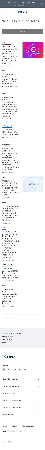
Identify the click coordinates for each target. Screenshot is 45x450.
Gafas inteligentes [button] (11, 386)
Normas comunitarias (10, 426)
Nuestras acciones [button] (12, 407)
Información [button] (9, 393)
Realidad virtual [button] (10, 379)
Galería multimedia (8, 339)
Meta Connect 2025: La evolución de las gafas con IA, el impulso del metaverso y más (10, 80)
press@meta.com (7, 336)
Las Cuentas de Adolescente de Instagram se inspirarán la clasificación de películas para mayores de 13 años (9, 54)
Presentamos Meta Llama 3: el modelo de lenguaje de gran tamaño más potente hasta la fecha (10, 188)
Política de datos (28, 426)
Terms (5, 431)
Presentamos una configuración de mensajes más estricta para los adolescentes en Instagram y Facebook (10, 213)
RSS (4, 342)
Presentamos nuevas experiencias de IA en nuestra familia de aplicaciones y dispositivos (9, 296)
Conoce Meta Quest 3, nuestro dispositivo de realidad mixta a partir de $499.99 (10, 273)
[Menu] (3, 12)
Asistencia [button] (8, 414)
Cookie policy (16, 431)
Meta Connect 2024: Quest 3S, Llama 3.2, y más (10, 132)
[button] (41, 4)
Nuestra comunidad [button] (12, 400)
